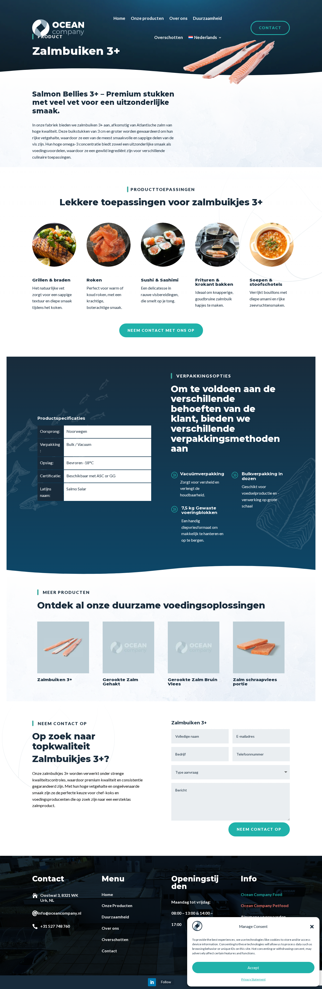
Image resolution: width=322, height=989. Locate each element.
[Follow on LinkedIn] (152, 982)
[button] (311, 926)
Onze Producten (117, 905)
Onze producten (147, 18)
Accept (253, 967)
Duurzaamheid (207, 18)
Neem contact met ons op (161, 330)
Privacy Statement (253, 979)
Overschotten (168, 37)
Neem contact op (259, 829)
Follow (166, 982)
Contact (270, 27)
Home (119, 18)
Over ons (178, 18)
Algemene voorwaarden (263, 916)
